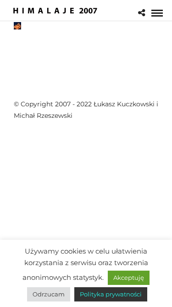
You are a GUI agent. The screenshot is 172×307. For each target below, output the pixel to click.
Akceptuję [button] (128, 277)
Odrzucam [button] (49, 294)
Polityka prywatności (111, 294)
